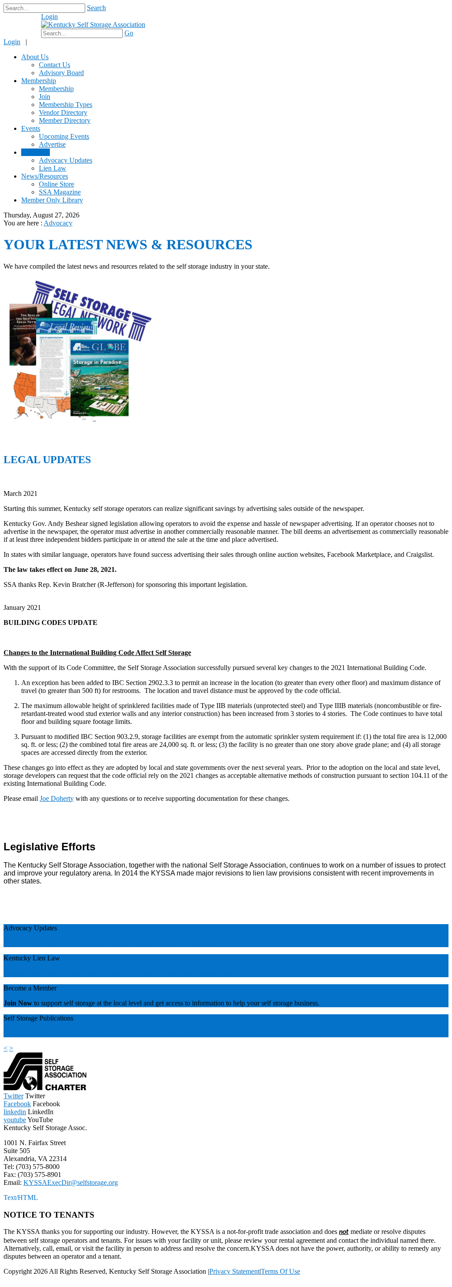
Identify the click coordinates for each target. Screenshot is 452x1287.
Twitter (13, 1096)
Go (128, 33)
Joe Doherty (57, 798)
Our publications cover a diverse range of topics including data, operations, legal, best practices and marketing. (157, 1033)
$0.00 (25, 21)
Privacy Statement (234, 1271)
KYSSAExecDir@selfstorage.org (70, 1182)
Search (96, 7)
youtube (15, 1119)
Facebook (17, 1104)
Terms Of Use (280, 1271)
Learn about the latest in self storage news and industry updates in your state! (110, 943)
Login (49, 16)
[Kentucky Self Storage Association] (93, 24)
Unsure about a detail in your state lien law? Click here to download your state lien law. (125, 973)
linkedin (15, 1112)
